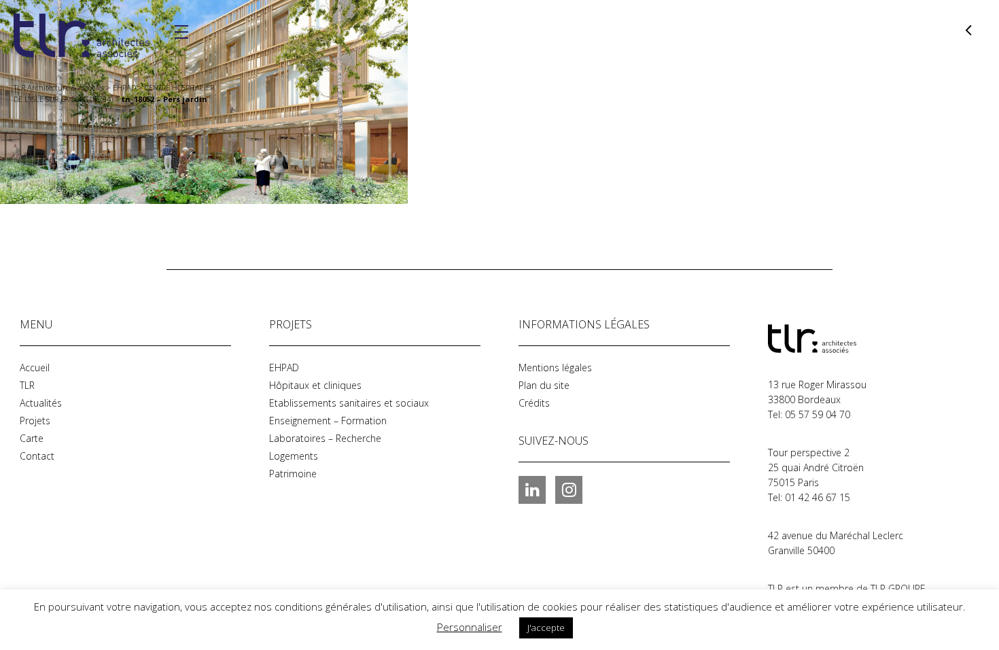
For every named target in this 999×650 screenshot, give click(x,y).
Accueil (35, 367)
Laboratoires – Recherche (325, 438)
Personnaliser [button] (469, 627)
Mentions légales (555, 367)
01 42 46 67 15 (817, 497)
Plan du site (544, 385)
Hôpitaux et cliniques (315, 385)
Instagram (568, 489)
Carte (31, 438)
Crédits (534, 402)
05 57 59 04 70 (817, 414)
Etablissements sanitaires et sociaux (349, 402)
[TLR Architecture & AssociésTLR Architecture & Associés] (836, 338)
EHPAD (284, 367)
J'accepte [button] (546, 627)
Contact (37, 455)
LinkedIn (532, 489)
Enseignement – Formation (328, 420)
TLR (27, 385)
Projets (35, 420)
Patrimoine (293, 473)
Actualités (41, 402)
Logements (293, 455)
